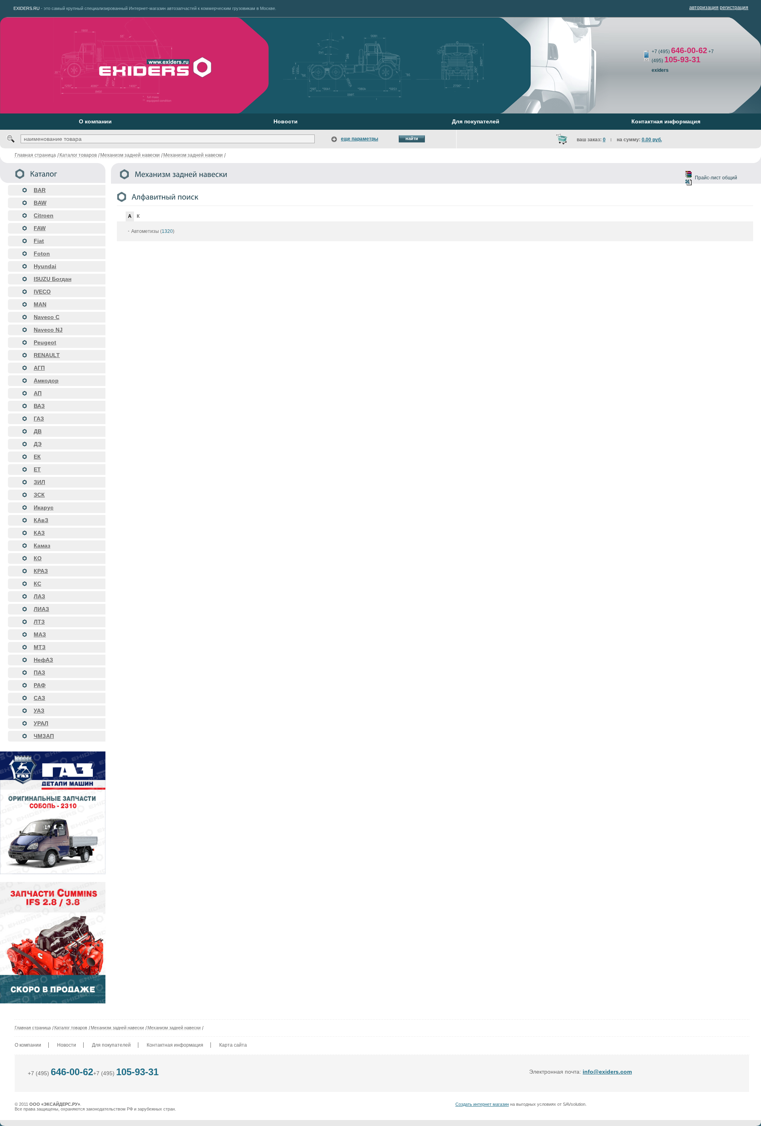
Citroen (44, 215)
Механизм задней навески (130, 155)
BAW (40, 203)
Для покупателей (111, 1045)
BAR (40, 190)
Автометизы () (152, 231)
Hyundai (45, 266)
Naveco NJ (48, 330)
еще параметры (359, 139)
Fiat (39, 241)
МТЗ (40, 647)
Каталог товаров (78, 155)
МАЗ (40, 634)
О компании (28, 1045)
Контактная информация (175, 1045)
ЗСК (39, 495)
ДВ (38, 431)
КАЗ (39, 533)
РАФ (40, 685)
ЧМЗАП (44, 736)
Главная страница (35, 155)
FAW (40, 228)
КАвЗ (41, 520)
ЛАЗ (39, 596)
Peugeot (45, 342)
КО (38, 558)
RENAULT (47, 355)
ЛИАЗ (41, 609)
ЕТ (37, 469)
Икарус (44, 507)
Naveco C (46, 317)
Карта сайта (233, 1045)
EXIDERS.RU (26, 8)
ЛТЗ (39, 622)
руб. (652, 139)
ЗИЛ (39, 482)
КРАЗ (41, 571)
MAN (40, 304)
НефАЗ (43, 660)
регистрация (734, 7)
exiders (660, 70)
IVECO (42, 291)
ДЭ (38, 444)
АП (38, 393)
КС (37, 583)
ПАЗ (39, 672)
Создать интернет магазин (482, 1104)
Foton (42, 253)
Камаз (42, 545)
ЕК (37, 456)
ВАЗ (39, 406)
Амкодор (46, 380)
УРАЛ (41, 723)
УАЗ (39, 710)
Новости (66, 1045)
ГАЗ (39, 418)
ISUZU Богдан (52, 279)
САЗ (39, 698)
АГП (39, 368)
